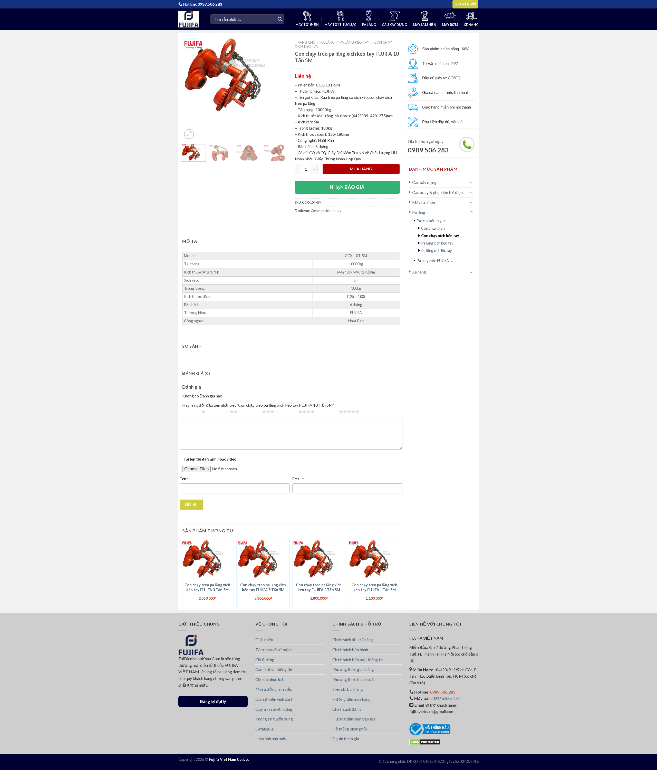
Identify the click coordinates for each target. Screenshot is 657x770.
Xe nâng (471, 25)
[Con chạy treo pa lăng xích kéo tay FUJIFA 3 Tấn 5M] (207, 559)
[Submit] (279, 19)
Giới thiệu (264, 639)
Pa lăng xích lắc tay (436, 250)
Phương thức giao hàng (353, 669)
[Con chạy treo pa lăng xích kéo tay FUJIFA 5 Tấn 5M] (263, 559)
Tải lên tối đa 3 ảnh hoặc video (209, 459)
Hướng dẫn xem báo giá (353, 718)
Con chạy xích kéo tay (440, 235)
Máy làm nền (424, 25)
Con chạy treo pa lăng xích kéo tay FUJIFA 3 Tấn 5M (207, 587)
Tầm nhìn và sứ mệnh (274, 649)
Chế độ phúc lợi (269, 679)
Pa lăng (369, 25)
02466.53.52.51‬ (446, 698)
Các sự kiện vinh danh (274, 699)
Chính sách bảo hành (350, 649)
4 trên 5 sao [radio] (287, 412)
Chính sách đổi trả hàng (352, 639)
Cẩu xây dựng (394, 25)
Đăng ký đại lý (213, 701)
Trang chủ (305, 42)
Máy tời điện (307, 25)
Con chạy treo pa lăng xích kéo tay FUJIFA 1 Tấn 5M (374, 587)
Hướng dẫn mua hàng (351, 699)
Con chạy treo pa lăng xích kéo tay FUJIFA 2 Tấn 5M (319, 587)
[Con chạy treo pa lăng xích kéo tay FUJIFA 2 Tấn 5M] (319, 559)
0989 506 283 (428, 150)
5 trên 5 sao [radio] (328, 412)
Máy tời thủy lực (340, 25)
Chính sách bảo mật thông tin (357, 659)
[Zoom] (189, 134)
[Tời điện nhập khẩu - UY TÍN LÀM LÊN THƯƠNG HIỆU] (190, 19)
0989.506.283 (210, 4)
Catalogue (264, 728)
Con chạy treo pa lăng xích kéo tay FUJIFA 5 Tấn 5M (263, 587)
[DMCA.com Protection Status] (424, 741)
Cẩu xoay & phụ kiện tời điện (437, 192)
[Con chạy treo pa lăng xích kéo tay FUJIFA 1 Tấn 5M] (374, 559)
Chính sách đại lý (346, 709)
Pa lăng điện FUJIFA (433, 260)
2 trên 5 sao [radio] (219, 412)
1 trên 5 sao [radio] (190, 412)
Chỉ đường (264, 659)
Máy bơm (450, 25)
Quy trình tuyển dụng (273, 709)
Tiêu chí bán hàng (347, 689)
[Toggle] (471, 182)
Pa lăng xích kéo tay (437, 243)
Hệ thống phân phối (349, 728)
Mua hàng (361, 169)
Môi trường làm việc (273, 689)
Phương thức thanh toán (353, 679)
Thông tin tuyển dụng (274, 718)
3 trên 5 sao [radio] (251, 412)
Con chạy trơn (433, 228)
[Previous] (190, 76)
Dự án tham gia (345, 738)
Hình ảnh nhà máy (270, 738)
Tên (184, 479)
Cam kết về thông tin (273, 669)
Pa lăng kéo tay (429, 221)
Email (298, 479)
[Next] (276, 76)
